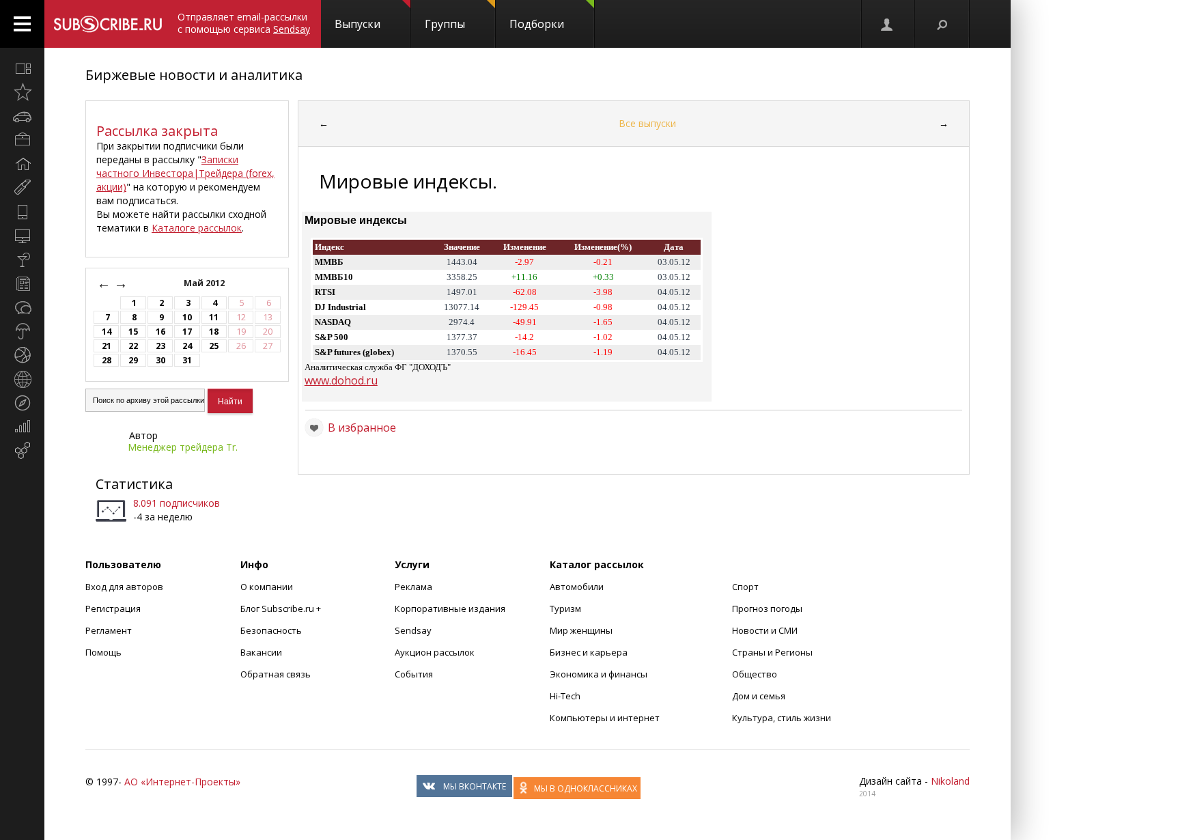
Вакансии (261, 652)
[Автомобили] (22, 116)
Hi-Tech (565, 696)
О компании (266, 586)
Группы (445, 23)
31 (187, 360)
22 (133, 346)
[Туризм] (22, 403)
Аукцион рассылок (435, 652)
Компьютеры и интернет (605, 718)
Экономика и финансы (598, 674)
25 (214, 346)
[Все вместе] (22, 68)
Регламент (108, 630)
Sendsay (413, 630)
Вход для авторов (124, 586)
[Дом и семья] (22, 164)
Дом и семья (758, 696)
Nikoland (950, 780)
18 (214, 331)
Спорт (745, 586)
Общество (754, 674)
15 (133, 331)
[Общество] (22, 307)
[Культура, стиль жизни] (22, 259)
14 (106, 331)
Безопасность (271, 630)
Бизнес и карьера (589, 652)
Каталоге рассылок (197, 227)
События (414, 674)
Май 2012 (205, 283)
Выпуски (357, 23)
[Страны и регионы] (22, 379)
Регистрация (113, 608)
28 (106, 360)
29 (133, 360)
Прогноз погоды (767, 608)
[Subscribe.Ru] (107, 24)
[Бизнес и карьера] (22, 140)
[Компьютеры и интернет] (22, 235)
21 (106, 346)
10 (187, 317)
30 (160, 360)
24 (187, 346)
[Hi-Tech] (22, 211)
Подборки (536, 23)
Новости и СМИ (765, 630)
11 (214, 317)
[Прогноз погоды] (22, 331)
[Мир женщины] (22, 188)
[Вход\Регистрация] (887, 24)
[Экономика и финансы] (22, 427)
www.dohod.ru (341, 380)
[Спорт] (22, 355)
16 (160, 331)
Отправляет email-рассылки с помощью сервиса (244, 23)
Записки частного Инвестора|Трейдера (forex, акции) (185, 173)
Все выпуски (647, 123)
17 (187, 331)
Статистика (134, 484)
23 (160, 346)
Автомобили (577, 586)
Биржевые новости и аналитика (194, 75)
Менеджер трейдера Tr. (183, 446)
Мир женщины (581, 630)
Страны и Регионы (772, 652)
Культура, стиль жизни (781, 718)
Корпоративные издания (450, 608)
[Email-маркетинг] (22, 450)
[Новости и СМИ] (22, 283)
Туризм (565, 608)
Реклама (413, 586)
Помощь (103, 652)
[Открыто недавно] (22, 92)
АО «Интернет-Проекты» (182, 781)
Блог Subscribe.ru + (281, 608)
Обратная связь (275, 674)
